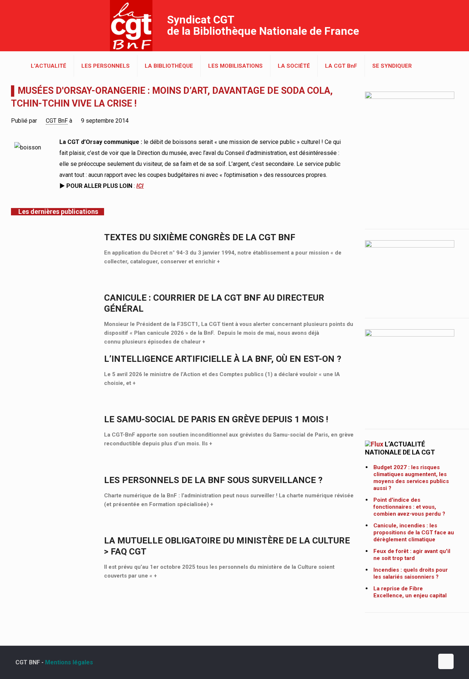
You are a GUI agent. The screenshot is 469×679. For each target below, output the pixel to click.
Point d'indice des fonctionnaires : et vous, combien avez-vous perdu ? (409, 507)
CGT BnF (57, 120)
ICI (140, 185)
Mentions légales (69, 662)
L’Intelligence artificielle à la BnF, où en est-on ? (222, 359)
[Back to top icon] (446, 661)
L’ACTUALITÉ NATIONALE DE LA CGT (400, 448)
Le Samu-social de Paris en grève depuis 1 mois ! (216, 419)
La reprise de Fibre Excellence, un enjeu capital (410, 592)
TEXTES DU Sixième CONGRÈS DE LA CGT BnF (199, 237)
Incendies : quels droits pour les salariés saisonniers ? (410, 573)
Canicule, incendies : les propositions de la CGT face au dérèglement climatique (413, 532)
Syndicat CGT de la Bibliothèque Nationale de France (263, 25)
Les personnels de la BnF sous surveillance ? (213, 480)
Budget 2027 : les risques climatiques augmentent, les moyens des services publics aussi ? (411, 477)
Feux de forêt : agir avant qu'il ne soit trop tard (411, 554)
